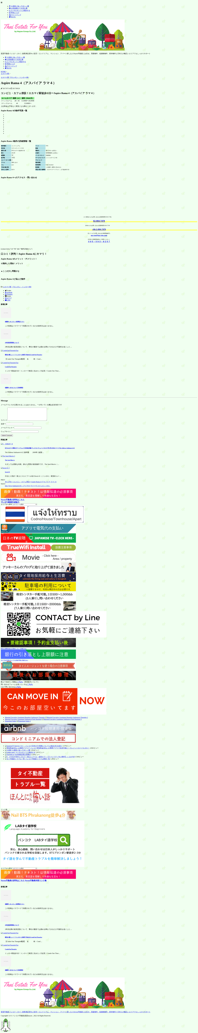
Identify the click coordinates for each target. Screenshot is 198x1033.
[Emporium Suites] (24, 721)
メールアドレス (7, 428)
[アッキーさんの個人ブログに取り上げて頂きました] (38, 571)
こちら (20, 682)
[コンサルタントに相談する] (10, 752)
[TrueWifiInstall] (38, 552)
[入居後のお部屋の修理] (38, 680)
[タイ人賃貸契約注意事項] (38, 670)
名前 (3, 424)
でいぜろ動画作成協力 (10, 502)
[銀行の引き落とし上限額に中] (38, 658)
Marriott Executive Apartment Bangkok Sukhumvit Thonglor (25, 717)
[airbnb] (38, 732)
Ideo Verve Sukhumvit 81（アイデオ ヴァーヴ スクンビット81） (28, 486)
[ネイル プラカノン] (38, 819)
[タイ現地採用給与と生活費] (38, 581)
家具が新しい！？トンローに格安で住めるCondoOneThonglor (23, 354)
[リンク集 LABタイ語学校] (42, 866)
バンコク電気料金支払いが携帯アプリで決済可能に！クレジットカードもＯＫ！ (60, 748)
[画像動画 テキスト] (38, 497)
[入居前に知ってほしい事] (8, 750)
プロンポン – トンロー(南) (21, 287)
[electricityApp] (38, 532)
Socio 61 (7, 472)
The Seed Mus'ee (10, 460)
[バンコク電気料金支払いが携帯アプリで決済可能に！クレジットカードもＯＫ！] (17, 748)
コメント (4, 420)
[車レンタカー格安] (38, 600)
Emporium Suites (10, 721)
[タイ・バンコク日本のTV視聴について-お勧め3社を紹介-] (12, 746)
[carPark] (38, 591)
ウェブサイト (6, 431)
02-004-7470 (99, 221)
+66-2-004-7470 (99, 229)
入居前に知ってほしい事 (21, 750)
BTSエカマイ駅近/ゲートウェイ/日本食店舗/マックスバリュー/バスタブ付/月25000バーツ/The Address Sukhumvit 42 (40, 448)
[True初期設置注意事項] (9, 754)
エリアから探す (6, 504)
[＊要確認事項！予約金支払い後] (38, 646)
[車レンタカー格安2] (38, 610)
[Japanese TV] (38, 542)
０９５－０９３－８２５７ (99, 242)
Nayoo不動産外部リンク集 (36, 880)
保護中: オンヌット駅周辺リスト (14, 321)
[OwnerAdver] (43, 523)
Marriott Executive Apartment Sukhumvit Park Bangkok (23, 719)
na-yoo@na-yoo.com (99, 235)
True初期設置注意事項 (22, 754)
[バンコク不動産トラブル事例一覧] (15, 759)
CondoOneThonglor (11, 367)
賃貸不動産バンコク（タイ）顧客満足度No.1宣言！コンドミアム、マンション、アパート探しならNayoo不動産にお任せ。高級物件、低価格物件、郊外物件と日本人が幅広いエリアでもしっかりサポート (75, 1012)
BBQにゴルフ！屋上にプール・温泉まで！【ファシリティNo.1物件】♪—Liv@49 (45, 757)
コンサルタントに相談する (25, 752)
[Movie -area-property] (38, 561)
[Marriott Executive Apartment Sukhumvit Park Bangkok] (62, 719)
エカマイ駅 (7, 287)
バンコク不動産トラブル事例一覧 (37, 759)
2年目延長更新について (12, 342)
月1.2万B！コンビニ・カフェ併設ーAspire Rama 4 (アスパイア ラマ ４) (31, 482)
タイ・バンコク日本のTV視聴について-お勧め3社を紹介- (41, 746)
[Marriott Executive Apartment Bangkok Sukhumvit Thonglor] (66, 717)
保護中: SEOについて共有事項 (14, 387)
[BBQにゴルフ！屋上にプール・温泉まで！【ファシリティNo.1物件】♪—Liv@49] (10, 757)
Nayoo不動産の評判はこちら (12, 500)
